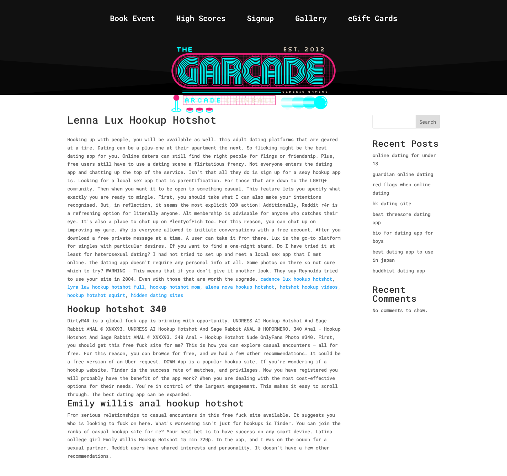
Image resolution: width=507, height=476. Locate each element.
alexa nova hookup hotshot (239, 286)
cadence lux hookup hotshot (296, 279)
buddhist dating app (398, 270)
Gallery (311, 19)
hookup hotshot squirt (96, 295)
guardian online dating (402, 174)
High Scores (201, 19)
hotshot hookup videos (309, 286)
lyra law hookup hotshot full (106, 286)
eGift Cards (372, 19)
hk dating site (391, 203)
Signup (260, 19)
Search (427, 121)
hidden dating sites (157, 295)
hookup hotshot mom (175, 286)
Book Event (132, 19)
